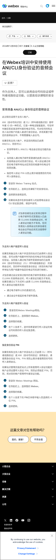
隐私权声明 (8, 529)
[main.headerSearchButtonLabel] (41, 5)
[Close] (52, 535)
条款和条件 (8, 525)
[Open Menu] (53, 5)
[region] (28, 546)
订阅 (30, 52)
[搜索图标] (41, 6)
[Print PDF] (21, 52)
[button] (47, 5)
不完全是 (38, 439)
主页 (3, 18)
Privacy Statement (26, 548)
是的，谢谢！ (18, 439)
